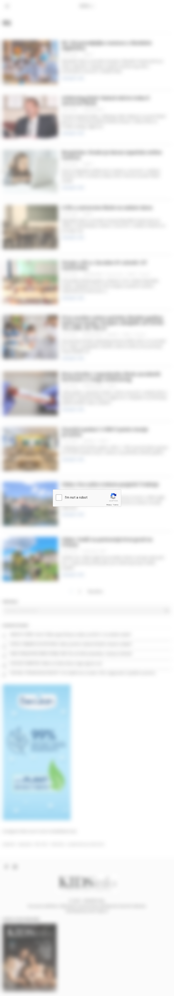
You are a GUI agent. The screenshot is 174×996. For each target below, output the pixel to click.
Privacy (109, 505)
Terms (115, 505)
